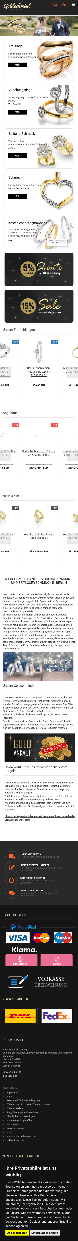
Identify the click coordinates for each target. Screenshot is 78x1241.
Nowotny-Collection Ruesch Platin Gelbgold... (38, 536)
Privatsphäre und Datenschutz (21, 1136)
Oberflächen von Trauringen (20, 1116)
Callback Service (15, 1140)
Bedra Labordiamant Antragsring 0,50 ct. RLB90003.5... (39, 372)
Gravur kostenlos (15, 1128)
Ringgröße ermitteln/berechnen (22, 1112)
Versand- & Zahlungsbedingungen (23, 1100)
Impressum (12, 1092)
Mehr (17, 64)
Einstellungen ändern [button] (44, 1232)
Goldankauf (12, 1124)
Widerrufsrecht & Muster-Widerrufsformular (28, 1104)
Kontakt (10, 1096)
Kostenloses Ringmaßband (20, 1120)
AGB (8, 1132)
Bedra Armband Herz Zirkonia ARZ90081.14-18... (39, 453)
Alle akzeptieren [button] (17, 1232)
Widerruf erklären (15, 1108)
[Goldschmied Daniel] (21, 7)
